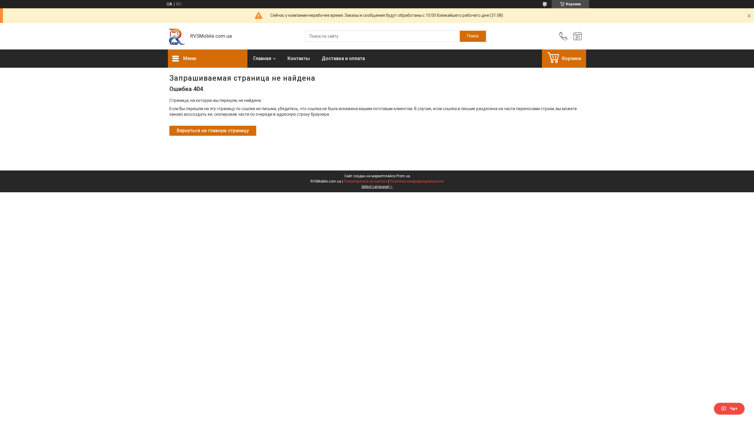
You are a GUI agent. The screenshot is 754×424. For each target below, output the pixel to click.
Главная (262, 58)
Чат (734, 408)
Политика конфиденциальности (417, 181)
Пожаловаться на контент (365, 181)
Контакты (298, 58)
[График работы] (577, 36)
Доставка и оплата (343, 58)
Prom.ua (403, 176)
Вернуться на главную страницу (213, 130)
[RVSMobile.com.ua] (176, 36)
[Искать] (473, 36)
